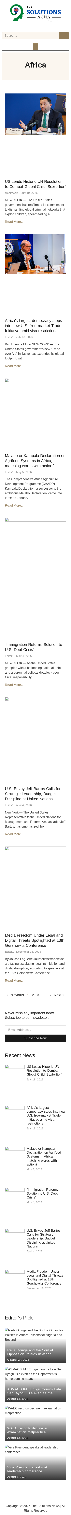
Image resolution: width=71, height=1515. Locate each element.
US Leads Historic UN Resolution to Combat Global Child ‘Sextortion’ (44, 1071)
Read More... (14, 221)
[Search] (64, 35)
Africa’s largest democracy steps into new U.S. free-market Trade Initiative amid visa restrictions (33, 325)
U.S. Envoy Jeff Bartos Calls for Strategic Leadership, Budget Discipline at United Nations (33, 794)
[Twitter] (35, 26)
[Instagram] (30, 26)
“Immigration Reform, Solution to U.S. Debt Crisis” (42, 1193)
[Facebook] (25, 26)
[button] (35, 46)
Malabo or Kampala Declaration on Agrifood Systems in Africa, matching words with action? (35, 460)
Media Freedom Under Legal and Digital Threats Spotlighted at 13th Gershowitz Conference (34, 940)
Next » (59, 995)
